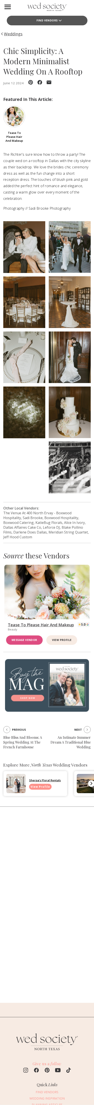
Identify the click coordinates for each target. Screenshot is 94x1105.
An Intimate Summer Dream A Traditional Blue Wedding (70, 742)
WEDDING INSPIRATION (47, 1098)
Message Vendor (24, 640)
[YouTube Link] (57, 1070)
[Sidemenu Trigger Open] (7, 6)
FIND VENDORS (47, 20)
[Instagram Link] (25, 1070)
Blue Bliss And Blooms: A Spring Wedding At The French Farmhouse (22, 742)
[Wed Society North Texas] (47, 7)
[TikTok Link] (68, 1070)
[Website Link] (47, 1052)
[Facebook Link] (36, 1070)
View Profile (62, 640)
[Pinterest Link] (47, 1070)
